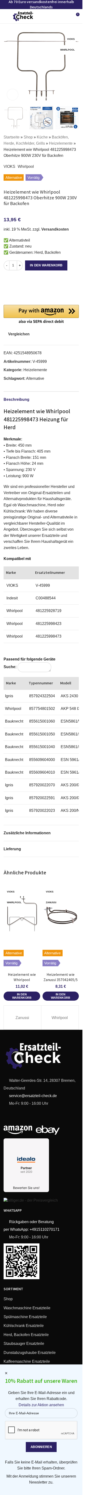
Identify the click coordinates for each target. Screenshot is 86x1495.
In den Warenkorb (46, 265)
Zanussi (22, 1018)
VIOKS (9, 166)
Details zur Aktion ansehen (41, 1405)
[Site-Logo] (23, 16)
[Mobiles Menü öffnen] (5, 16)
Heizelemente (61, 143)
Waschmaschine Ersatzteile (27, 1308)
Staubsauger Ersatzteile (24, 1344)
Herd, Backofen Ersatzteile (26, 1335)
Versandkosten (55, 229)
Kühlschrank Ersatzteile (24, 1326)
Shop (28, 137)
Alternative (35, 378)
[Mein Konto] (67, 16)
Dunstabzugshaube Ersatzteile (30, 1353)
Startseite (12, 137)
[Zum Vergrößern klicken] (12, 94)
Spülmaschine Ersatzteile (25, 1317)
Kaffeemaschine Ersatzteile (27, 1361)
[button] (8, 66)
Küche (42, 137)
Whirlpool (26, 166)
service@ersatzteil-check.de (32, 1096)
